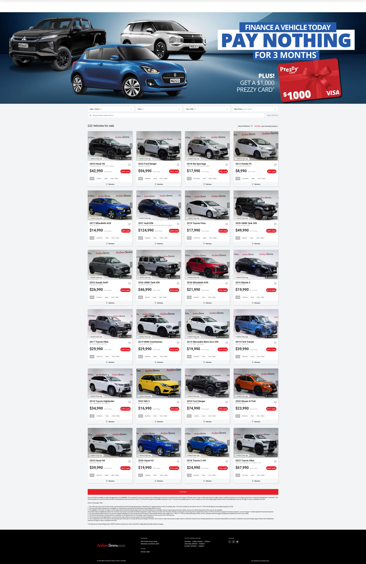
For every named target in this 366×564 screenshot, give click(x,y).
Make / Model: (94, 109)
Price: (140, 109)
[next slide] (131, 146)
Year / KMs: (190, 109)
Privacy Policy (116, 561)
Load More (183, 492)
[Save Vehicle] (129, 165)
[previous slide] (89, 146)
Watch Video (126, 158)
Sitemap (123, 561)
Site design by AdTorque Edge (260, 561)
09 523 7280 (145, 552)
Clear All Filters (272, 115)
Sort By (257, 126)
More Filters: (238, 109)
